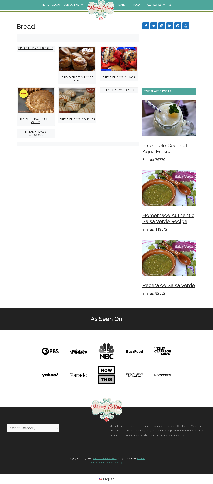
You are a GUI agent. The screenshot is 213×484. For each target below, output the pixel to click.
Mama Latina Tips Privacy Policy (106, 462)
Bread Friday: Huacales (35, 48)
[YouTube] (185, 25)
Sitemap (141, 458)
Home (45, 4)
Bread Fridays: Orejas (119, 90)
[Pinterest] (177, 25)
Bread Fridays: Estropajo (36, 133)
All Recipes (154, 4)
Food (136, 4)
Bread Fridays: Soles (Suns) (35, 121)
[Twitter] (153, 25)
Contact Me (71, 4)
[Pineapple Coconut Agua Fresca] (169, 119)
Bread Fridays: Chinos (119, 77)
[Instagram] (161, 25)
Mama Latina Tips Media (105, 458)
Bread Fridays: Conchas (77, 119)
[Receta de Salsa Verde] (169, 259)
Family (122, 4)
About (56, 4)
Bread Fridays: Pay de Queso (77, 79)
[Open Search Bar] (170, 5)
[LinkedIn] (169, 25)
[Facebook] (145, 25)
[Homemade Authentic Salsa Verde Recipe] (169, 189)
